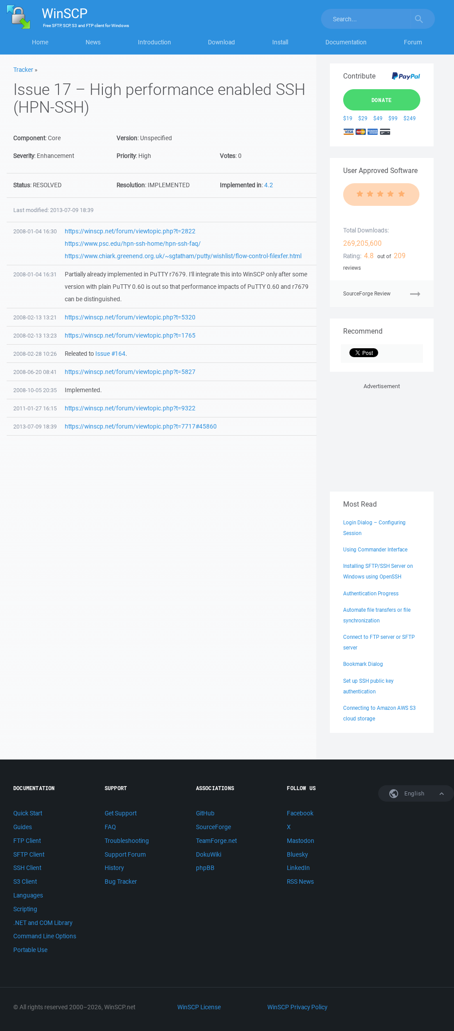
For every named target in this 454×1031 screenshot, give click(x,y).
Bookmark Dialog (363, 664)
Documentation (346, 42)
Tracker (23, 70)
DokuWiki (208, 854)
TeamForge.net (216, 841)
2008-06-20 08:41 (35, 372)
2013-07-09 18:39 (35, 426)
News (93, 42)
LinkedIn (298, 868)
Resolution (131, 185)
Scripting (25, 909)
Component (29, 138)
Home (40, 42)
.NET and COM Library (42, 923)
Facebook (300, 813)
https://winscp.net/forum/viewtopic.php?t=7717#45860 (141, 426)
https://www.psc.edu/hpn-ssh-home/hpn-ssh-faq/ (133, 244)
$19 (347, 118)
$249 (409, 118)
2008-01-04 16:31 (35, 274)
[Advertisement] (382, 435)
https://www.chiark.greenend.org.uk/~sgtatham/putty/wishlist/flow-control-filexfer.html (183, 256)
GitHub (205, 813)
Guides (22, 827)
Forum (413, 42)
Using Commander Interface (375, 549)
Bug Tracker (121, 881)
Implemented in (241, 185)
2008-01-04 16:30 (35, 231)
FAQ (110, 827)
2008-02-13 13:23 (35, 335)
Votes (227, 156)
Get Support (121, 813)
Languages (28, 895)
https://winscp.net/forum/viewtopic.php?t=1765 (130, 335)
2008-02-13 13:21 (35, 317)
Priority (126, 156)
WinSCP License (199, 1007)
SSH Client (27, 868)
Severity (23, 156)
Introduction (154, 42)
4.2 (268, 185)
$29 (363, 118)
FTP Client (27, 841)
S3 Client (25, 881)
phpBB (205, 868)
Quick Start (27, 813)
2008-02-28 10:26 (35, 354)
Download (221, 42)
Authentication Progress (371, 593)
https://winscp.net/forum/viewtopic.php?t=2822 (130, 231)
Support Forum (125, 854)
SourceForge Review (367, 293)
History (114, 868)
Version (127, 138)
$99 (393, 118)
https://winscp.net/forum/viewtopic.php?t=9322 (130, 408)
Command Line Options (44, 936)
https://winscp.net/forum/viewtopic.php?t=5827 (130, 372)
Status (21, 185)
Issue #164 (110, 354)
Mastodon (300, 841)
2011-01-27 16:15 (35, 408)
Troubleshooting (127, 841)
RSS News (300, 881)
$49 (378, 118)
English (414, 793)
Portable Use (30, 950)
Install (280, 42)
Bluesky (297, 854)
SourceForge (213, 827)
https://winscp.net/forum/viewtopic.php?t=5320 (130, 317)
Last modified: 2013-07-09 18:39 (53, 210)
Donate (382, 99)
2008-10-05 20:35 (35, 390)
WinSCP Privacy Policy (297, 1007)
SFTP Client (28, 854)
